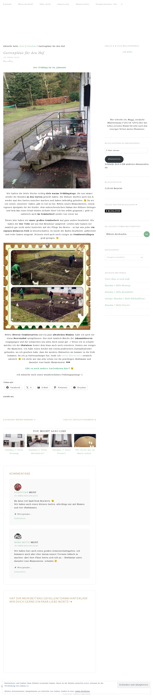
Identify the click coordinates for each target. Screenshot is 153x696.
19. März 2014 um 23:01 (26, 496)
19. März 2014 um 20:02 (26, 546)
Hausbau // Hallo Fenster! (61, 452)
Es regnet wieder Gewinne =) (20, 419)
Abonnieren (114, 159)
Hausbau (8, 61)
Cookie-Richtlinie (82, 691)
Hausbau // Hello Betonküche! (38, 452)
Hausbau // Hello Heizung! (14, 452)
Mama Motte (22, 542)
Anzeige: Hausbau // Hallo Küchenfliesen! (125, 298)
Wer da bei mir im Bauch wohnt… (85, 452)
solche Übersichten (71, 355)
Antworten (20, 518)
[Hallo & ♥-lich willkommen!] (127, 82)
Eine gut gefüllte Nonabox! (79, 419)
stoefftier (21, 492)
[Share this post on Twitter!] (10, 409)
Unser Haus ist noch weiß (117, 279)
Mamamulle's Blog (76, 24)
